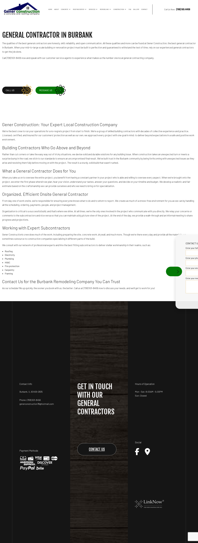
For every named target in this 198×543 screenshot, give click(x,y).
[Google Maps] (147, 451)
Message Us (45, 90)
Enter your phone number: (148, 258)
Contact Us (97, 449)
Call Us (10, 90)
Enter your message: (146, 278)
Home (50, 9)
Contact (144, 9)
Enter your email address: (148, 268)
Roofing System (78, 9)
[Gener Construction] (22, 8)
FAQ (130, 9)
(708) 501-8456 (34, 400)
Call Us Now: (177, 9)
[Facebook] (137, 451)
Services (92, 9)
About (56, 9)
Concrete (64, 9)
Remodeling (104, 9)
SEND (178, 298)
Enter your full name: (146, 248)
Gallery (136, 9)
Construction (118, 9)
